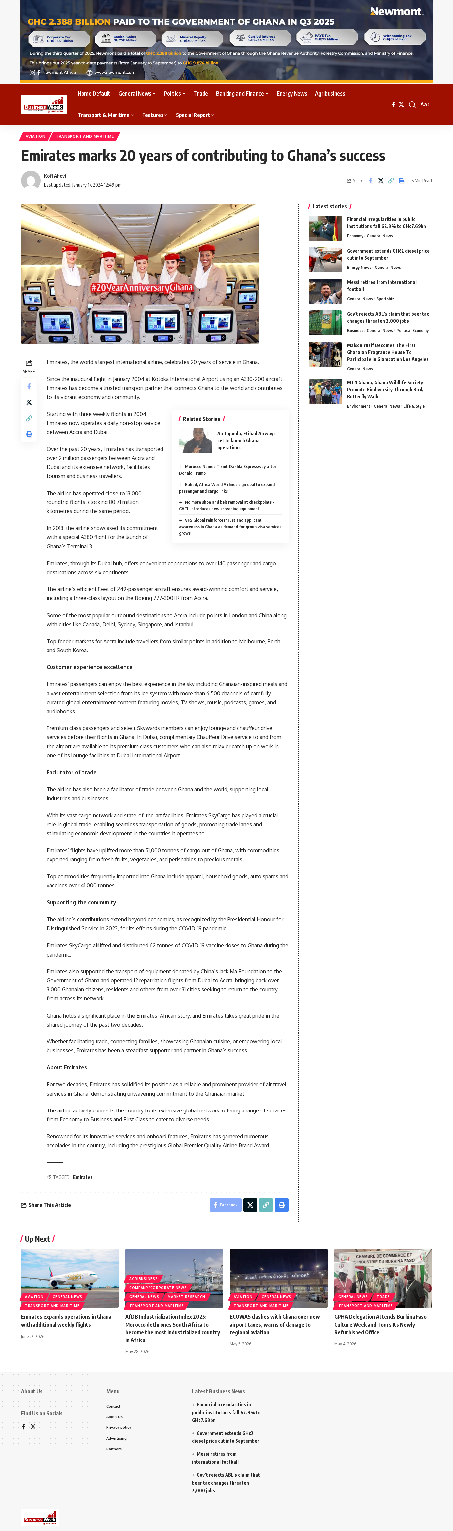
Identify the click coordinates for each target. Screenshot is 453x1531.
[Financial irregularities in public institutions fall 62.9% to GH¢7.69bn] (325, 228)
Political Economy (412, 330)
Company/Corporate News (158, 1288)
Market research (186, 1297)
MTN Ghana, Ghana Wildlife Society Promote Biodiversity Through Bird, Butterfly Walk (385, 389)
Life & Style (414, 406)
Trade (383, 1297)
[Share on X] (380, 180)
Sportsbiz (385, 298)
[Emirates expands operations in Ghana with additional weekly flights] (70, 1278)
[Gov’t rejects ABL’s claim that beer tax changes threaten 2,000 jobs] (325, 322)
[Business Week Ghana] (44, 105)
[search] (412, 104)
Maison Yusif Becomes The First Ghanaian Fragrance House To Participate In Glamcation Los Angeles (388, 352)
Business (355, 330)
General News (380, 235)
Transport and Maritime (85, 136)
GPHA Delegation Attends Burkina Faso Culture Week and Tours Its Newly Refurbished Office (380, 1324)
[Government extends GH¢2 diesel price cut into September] (325, 259)
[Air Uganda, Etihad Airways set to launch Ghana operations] (195, 440)
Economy (355, 235)
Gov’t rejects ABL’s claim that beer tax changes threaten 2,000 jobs (226, 1482)
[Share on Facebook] (370, 180)
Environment (358, 406)
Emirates (83, 1177)
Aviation (36, 136)
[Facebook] (393, 104)
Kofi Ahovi (55, 176)
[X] (401, 104)
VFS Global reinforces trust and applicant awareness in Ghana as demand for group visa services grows (230, 526)
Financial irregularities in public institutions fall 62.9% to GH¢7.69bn (226, 1412)
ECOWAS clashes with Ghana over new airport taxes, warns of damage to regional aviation (275, 1324)
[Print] (401, 180)
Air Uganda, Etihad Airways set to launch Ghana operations (246, 440)
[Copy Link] (391, 180)
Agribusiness (143, 1279)
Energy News (359, 267)
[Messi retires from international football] (325, 291)
